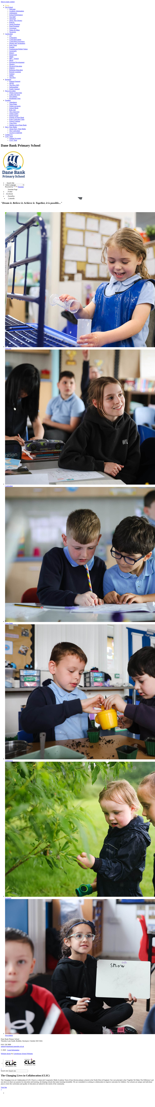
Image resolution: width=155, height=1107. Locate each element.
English (11, 47)
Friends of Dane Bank (16, 117)
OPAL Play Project (15, 20)
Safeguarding (13, 87)
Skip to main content (8, 2)
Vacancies (12, 32)
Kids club (12, 110)
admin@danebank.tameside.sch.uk (12, 1046)
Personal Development (16, 62)
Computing (13, 38)
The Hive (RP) (14, 85)
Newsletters (13, 96)
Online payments (15, 106)
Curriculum (9, 34)
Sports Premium (14, 24)
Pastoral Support (14, 81)
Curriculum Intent (15, 39)
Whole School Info (15, 93)
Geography (13, 51)
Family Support (14, 89)
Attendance (13, 102)
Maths (11, 57)
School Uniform (14, 121)
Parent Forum (13, 115)
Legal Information (13, 1050)
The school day (14, 112)
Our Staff (12, 17)
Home (7, 5)
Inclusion (8, 79)
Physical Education (15, 66)
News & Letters (10, 91)
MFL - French (14, 58)
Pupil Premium (14, 26)
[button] (6, 183)
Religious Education (16, 70)
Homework (13, 55)
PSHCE (12, 68)
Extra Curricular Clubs (16, 119)
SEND (11, 83)
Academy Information (16, 11)
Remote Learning (15, 72)
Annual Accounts (15, 138)
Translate (21, 187)
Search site (4, 1071)
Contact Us (9, 134)
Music (11, 60)
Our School (9, 7)
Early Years (13, 45)
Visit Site (4, 1087)
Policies (11, 22)
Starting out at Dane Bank (18, 125)
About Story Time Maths (17, 129)
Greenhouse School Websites (23, 1054)
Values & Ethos (14, 30)
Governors (12, 28)
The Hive (12, 77)
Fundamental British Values (18, 49)
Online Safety (13, 114)
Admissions (13, 13)
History (11, 53)
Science (11, 74)
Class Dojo (13, 123)
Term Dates (13, 104)
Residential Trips (14, 98)
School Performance (16, 15)
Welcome (12, 9)
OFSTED (12, 19)
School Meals (13, 108)
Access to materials (15, 133)
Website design (6, 1054)
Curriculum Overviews (17, 41)
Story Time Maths (11, 127)
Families (8, 100)
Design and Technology (17, 43)
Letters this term (14, 95)
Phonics (12, 64)
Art (10, 36)
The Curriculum (14, 131)
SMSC (11, 76)
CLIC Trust (9, 136)
